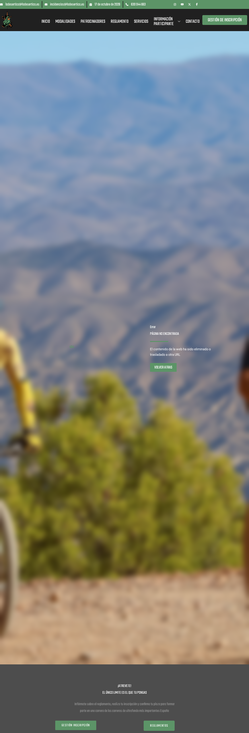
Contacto (193, 21)
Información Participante (164, 21)
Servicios (141, 21)
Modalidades (65, 21)
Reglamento (120, 21)
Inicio (45, 21)
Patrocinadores (93, 21)
